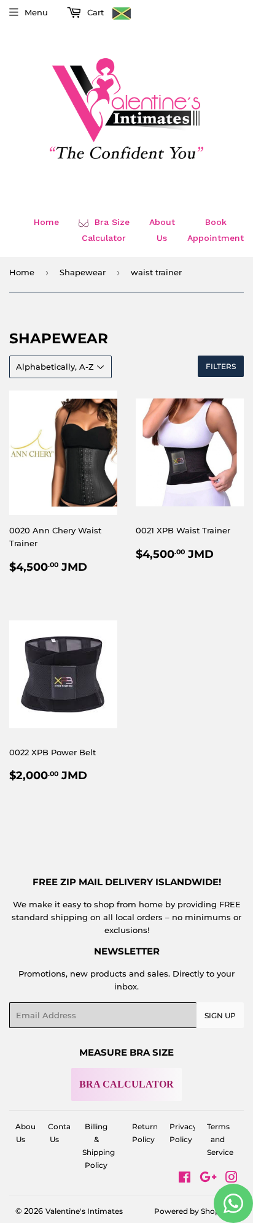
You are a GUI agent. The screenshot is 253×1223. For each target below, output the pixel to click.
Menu (36, 12)
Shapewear (83, 272)
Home (46, 222)
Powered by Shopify (191, 1211)
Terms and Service (220, 1139)
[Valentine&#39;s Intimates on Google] (208, 1179)
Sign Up (220, 1015)
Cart (94, 12)
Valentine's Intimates (84, 1211)
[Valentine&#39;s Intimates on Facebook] (184, 1179)
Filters (221, 366)
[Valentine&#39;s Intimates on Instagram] (231, 1179)
